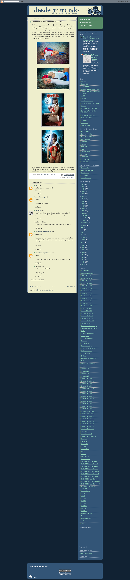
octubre (83, 220)
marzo (83, 237)
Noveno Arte (84, 444)
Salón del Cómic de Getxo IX (89, 464)
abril (82, 235)
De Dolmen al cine (86, 351)
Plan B (83, 451)
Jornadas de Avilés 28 (87, 421)
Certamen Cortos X (86, 323)
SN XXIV (84, 506)
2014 (83, 213)
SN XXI (83, 498)
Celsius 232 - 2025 (86, 308)
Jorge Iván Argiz (40, 197)
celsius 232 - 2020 (86, 296)
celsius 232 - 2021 (86, 298)
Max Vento (84, 146)
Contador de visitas (65, 573)
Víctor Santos (85, 162)
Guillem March (85, 139)
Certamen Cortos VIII (87, 321)
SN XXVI (84, 511)
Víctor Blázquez (86, 178)
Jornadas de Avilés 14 (87, 386)
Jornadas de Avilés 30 (87, 426)
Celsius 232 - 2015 (86, 283)
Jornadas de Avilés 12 (87, 381)
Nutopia (83, 106)
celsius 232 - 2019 (86, 293)
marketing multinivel (65, 574)
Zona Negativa (87, 37)
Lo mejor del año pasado (88, 436)
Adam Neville (85, 168)
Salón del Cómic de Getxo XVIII (90, 484)
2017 (83, 206)
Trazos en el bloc (88, 54)
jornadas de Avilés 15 (87, 388)
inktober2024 (85, 373)
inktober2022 (85, 368)
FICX (82, 361)
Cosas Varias (70, 177)
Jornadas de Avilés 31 (87, 429)
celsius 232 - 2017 (86, 288)
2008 (83, 257)
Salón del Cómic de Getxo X (89, 476)
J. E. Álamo (84, 175)
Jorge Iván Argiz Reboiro (43, 231)
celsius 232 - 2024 (86, 305)
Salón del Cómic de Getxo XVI (90, 479)
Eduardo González (86, 134)
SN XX (83, 496)
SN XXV (83, 508)
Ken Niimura (84, 144)
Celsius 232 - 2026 (86, 311)
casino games (33, 577)
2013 (83, 245)
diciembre (84, 215)
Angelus (38, 210)
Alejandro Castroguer (87, 170)
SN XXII (83, 501)
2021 (83, 196)
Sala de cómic (85, 459)
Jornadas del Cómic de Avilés (90, 89)
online (30, 576)
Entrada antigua (70, 286)
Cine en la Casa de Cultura (89, 328)
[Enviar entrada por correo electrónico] (62, 175)
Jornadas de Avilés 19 (87, 398)
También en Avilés (86, 513)
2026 (83, 184)
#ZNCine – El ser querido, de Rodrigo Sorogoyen (91, 39)
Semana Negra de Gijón (88, 115)
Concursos (84, 341)
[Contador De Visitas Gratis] (65, 571)
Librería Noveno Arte (87, 101)
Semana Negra (85, 491)
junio (82, 230)
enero (83, 242)
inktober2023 (85, 371)
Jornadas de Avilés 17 (87, 393)
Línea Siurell (84, 431)
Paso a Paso (85, 449)
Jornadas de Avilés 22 (87, 406)
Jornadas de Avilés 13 (87, 383)
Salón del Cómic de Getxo (89, 108)
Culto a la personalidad (88, 348)
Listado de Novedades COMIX (90, 103)
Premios (83, 454)
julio (82, 227)
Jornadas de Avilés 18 (87, 396)
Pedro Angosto (85, 151)
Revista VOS (85, 456)
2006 (83, 262)
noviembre (84, 218)
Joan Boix (84, 141)
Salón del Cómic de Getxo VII (90, 471)
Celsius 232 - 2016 (86, 285)
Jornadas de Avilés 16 (87, 391)
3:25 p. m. (38, 193)
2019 (83, 201)
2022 (83, 194)
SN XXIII (83, 503)
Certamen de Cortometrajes (89, 326)
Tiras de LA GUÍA (86, 518)
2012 (83, 247)
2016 (83, 208)
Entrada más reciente (35, 286)
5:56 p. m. (38, 207)
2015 (83, 211)
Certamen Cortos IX (87, 313)
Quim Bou (84, 154)
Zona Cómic (84, 123)
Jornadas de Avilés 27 (87, 419)
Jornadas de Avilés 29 (87, 424)
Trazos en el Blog (86, 118)
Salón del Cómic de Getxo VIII (90, 474)
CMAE (83, 331)
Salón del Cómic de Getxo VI (89, 469)
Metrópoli (84, 439)
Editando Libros (85, 353)
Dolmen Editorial (86, 86)
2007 (83, 259)
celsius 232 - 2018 (86, 291)
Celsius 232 (84, 84)
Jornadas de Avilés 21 (87, 403)
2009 (83, 255)
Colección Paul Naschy (88, 333)
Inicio (53, 286)
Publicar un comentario (37, 280)
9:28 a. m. (38, 218)
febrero (83, 239)
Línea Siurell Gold (86, 434)
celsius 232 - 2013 (86, 278)
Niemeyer (84, 441)
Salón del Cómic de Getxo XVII (90, 481)
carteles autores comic (88, 273)
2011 (83, 250)
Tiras (82, 516)
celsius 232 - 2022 (86, 301)
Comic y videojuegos (87, 338)
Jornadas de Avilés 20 (87, 401)
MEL (82, 149)
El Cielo (83, 356)
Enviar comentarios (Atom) (45, 290)
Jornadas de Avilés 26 (87, 416)
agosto (83, 225)
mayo (83, 232)
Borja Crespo (85, 131)
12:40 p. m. (38, 228)
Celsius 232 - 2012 (86, 275)
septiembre (84, 222)
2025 (83, 186)
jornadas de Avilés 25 (87, 414)
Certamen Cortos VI (87, 316)
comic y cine (85, 336)
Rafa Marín (84, 156)
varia (82, 523)
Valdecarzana (85, 521)
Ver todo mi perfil (86, 25)
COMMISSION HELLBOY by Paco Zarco (95, 57)
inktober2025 (85, 376)
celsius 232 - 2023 (86, 303)
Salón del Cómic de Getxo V (89, 466)
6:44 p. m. (38, 249)
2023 (83, 191)
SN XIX (83, 493)
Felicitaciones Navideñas (88, 358)
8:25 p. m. (38, 276)
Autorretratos (85, 270)
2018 (83, 203)
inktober (83, 366)
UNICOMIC (84, 120)
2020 (83, 198)
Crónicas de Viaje (86, 346)
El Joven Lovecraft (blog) (88, 136)
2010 (83, 252)
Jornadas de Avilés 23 (87, 408)
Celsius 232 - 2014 (86, 280)
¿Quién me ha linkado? (86, 553)
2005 (83, 264)
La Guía (83, 98)
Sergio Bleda (85, 159)
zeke (36, 185)
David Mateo (85, 173)
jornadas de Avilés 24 (87, 411)
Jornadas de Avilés (86, 378)
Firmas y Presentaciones (88, 363)
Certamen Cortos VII (87, 318)
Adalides (83, 81)
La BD (83, 96)
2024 (83, 189)
